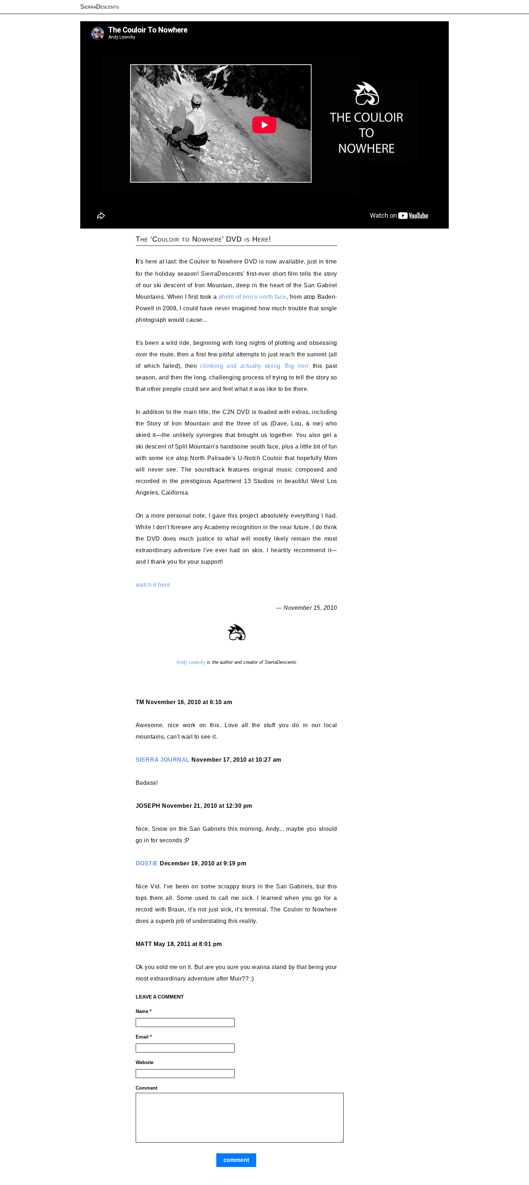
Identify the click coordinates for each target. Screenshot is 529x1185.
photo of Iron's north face (252, 297)
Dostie (147, 863)
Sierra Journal (163, 760)
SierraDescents (99, 7)
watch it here (153, 585)
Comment (146, 1088)
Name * (144, 1011)
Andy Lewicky (190, 662)
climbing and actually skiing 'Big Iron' (254, 366)
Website (144, 1062)
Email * (144, 1037)
